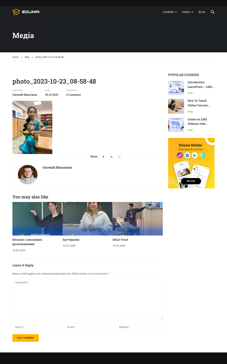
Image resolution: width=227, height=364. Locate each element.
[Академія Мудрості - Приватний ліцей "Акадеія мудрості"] (26, 12)
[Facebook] (103, 156)
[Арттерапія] (88, 218)
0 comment (73, 94)
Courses (168, 12)
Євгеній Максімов (24, 94)
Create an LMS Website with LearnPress (197, 123)
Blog (202, 12)
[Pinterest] (119, 156)
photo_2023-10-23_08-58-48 (50, 57)
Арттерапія (71, 239)
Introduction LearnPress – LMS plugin (200, 86)
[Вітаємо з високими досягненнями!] (37, 218)
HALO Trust (120, 239)
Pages (186, 12)
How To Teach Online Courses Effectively (198, 105)
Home (15, 57)
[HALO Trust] (138, 218)
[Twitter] (111, 156)
